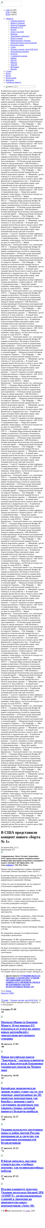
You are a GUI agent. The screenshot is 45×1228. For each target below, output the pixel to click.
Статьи (9, 71)
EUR (8, 12)
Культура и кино (17, 45)
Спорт (13, 47)
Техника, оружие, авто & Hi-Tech (24, 49)
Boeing (8, 991)
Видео (8, 76)
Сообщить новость (13, 82)
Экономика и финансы (20, 36)
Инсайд (14, 69)
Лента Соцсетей (17, 32)
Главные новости (18, 21)
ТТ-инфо (26, 1211)
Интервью (15, 67)
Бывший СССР (17, 27)
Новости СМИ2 (7, 993)
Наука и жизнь (17, 38)
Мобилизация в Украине (21, 41)
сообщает (10, 865)
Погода (14, 60)
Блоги (8, 73)
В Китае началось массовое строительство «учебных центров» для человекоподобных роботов (22, 1165)
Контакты (10, 80)
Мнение (14, 62)
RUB (8, 14)
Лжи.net (14, 65)
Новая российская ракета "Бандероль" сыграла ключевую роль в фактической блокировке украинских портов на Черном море (22, 1063)
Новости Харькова (18, 25)
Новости (9, 19)
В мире (13, 30)
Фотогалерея (11, 78)
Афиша (13, 58)
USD (8, 10)
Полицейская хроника (20, 52)
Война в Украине (18, 23)
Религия (14, 54)
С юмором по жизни (19, 56)
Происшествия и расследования (24, 43)
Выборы (14, 34)
